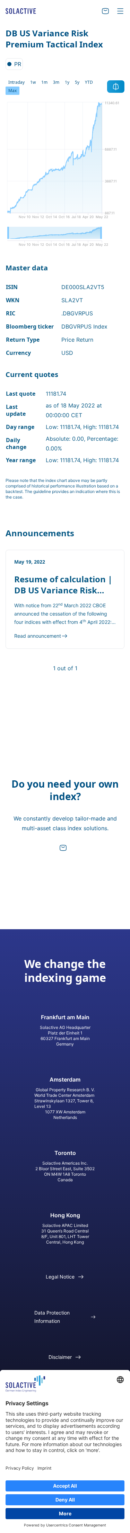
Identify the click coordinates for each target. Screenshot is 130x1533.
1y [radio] (67, 82)
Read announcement (37, 636)
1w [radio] (33, 82)
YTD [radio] (89, 82)
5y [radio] (77, 82)
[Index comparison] (115, 86)
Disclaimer (60, 1357)
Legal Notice (60, 1277)
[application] (65, 162)
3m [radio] (56, 82)
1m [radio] (44, 82)
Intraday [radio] (16, 82)
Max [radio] (12, 90)
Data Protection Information (52, 1317)
